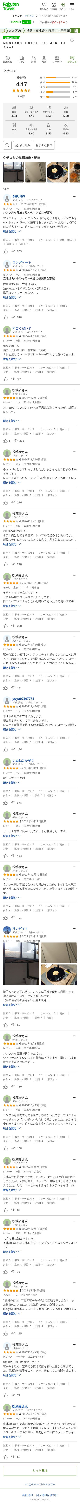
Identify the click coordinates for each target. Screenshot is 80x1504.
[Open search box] (7, 145)
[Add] (72, 40)
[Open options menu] (74, 196)
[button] (13, 172)
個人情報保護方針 (47, 1495)
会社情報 (27, 1495)
